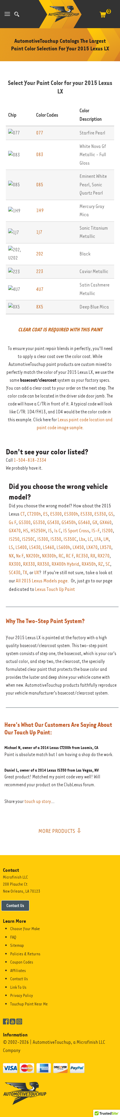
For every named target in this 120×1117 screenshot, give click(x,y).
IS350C (70, 539)
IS (50, 530)
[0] (103, 17)
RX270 (104, 556)
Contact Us (15, 905)
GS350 (39, 522)
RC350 (82, 556)
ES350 (100, 514)
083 (39, 154)
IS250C (28, 539)
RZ (100, 564)
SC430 (14, 572)
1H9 (40, 210)
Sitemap (17, 945)
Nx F (20, 556)
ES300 (56, 514)
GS (110, 514)
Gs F (12, 522)
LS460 (48, 547)
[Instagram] (19, 1021)
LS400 (21, 547)
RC (61, 556)
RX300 (15, 564)
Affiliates (18, 970)
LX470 (92, 547)
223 (39, 271)
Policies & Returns (25, 953)
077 (39, 133)
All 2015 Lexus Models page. (42, 581)
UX (36, 572)
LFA (97, 539)
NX (11, 556)
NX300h (49, 556)
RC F (70, 556)
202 (39, 254)
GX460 (106, 522)
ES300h (71, 514)
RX (92, 556)
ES (45, 514)
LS (11, 547)
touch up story (37, 801)
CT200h (34, 514)
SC (107, 564)
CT (22, 514)
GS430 (53, 522)
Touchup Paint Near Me (29, 1004)
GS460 (84, 522)
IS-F (95, 530)
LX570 (105, 547)
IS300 (42, 539)
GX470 (15, 530)
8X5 (39, 307)
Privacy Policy (21, 995)
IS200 (107, 530)
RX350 (43, 564)
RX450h (89, 564)
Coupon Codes (21, 962)
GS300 (25, 522)
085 (39, 184)
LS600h (63, 547)
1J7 (39, 232)
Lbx (82, 539)
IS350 (55, 539)
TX (25, 572)
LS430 (34, 547)
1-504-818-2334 (30, 460)
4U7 (39, 289)
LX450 (78, 547)
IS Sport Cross (76, 530)
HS (25, 530)
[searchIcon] (16, 14)
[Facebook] (6, 1021)
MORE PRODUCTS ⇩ (60, 831)
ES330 (86, 514)
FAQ (13, 937)
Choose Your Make (25, 928)
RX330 (29, 564)
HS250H (38, 530)
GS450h (68, 522)
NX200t (33, 556)
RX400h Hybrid (65, 564)
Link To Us (18, 987)
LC (90, 539)
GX (94, 522)
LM (106, 539)
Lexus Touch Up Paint (55, 589)
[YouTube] (12, 1021)
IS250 (14, 539)
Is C (57, 530)
